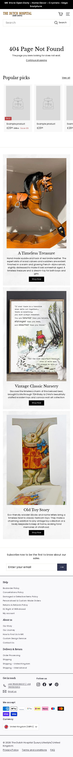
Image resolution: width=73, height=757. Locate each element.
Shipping (7, 659)
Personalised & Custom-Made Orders (22, 600)
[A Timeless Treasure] (36, 203)
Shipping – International (15, 667)
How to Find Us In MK (13, 634)
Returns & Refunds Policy (15, 605)
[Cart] (61, 14)
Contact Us (8, 642)
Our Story (7, 626)
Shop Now (36, 279)
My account (9, 613)
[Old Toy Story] (36, 460)
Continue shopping (36, 60)
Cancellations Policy (13, 592)
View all (66, 77)
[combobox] (36, 22)
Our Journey (9, 630)
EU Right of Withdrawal (14, 609)
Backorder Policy (11, 588)
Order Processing (11, 655)
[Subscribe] (59, 743)
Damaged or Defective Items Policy (20, 596)
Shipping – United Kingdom (16, 663)
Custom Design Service (14, 638)
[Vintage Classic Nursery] (36, 336)
